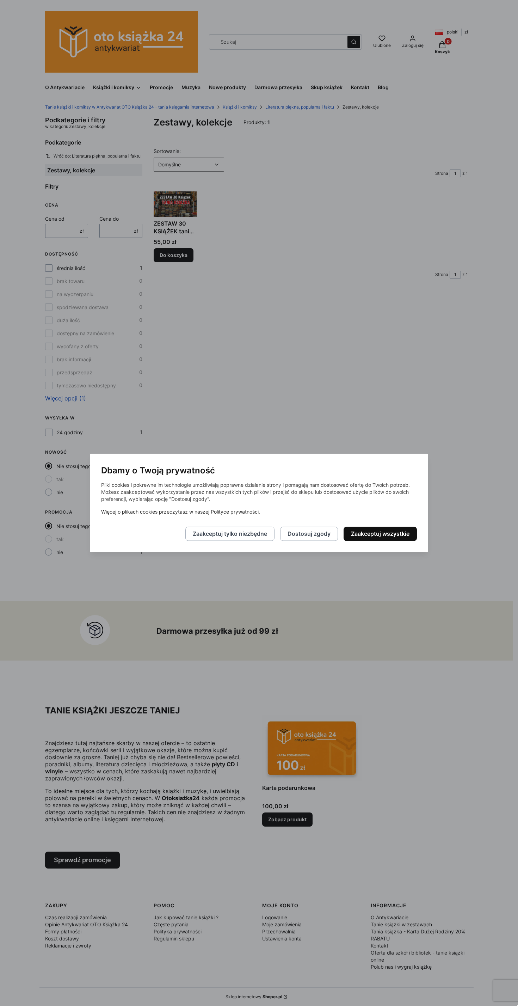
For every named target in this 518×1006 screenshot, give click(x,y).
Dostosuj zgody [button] (309, 534)
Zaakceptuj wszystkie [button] (380, 534)
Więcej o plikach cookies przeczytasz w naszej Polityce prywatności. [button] (180, 512)
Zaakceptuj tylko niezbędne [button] (230, 534)
